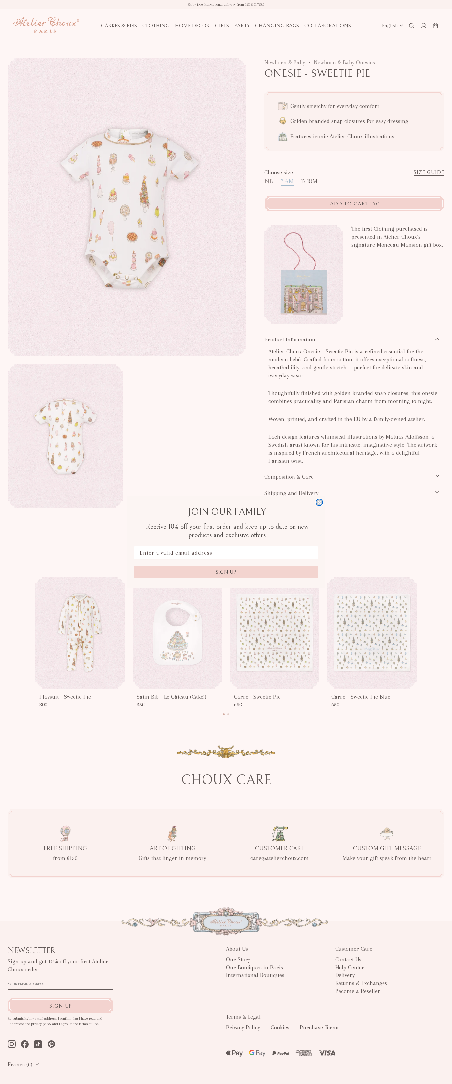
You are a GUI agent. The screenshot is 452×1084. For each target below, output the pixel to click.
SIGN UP (226, 572)
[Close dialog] (319, 502)
